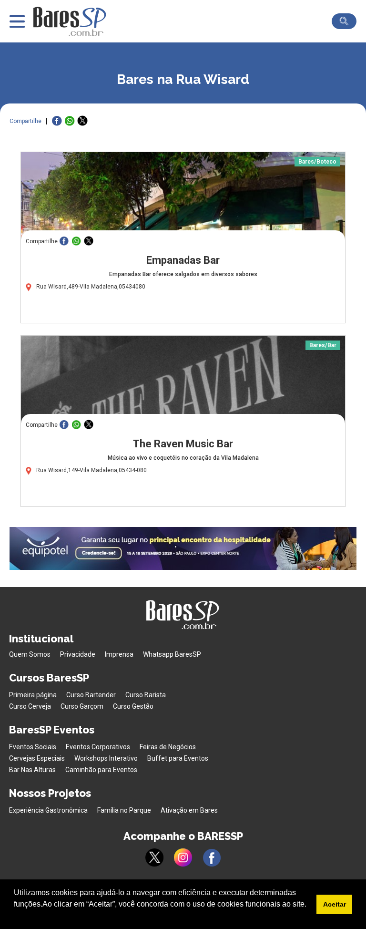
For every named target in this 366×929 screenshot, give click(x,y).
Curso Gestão (133, 706)
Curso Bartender (91, 695)
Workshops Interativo (106, 758)
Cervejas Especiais (37, 758)
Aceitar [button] (334, 904)
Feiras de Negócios (168, 747)
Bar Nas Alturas (32, 770)
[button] (15, 916)
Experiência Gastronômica (48, 810)
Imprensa (119, 654)
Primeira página (33, 695)
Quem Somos (30, 654)
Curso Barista (145, 695)
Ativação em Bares (189, 810)
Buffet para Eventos (177, 758)
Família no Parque (124, 810)
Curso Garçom (82, 706)
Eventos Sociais (32, 747)
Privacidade (77, 654)
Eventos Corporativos (98, 747)
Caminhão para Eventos (101, 770)
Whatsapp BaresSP (172, 654)
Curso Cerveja (30, 706)
